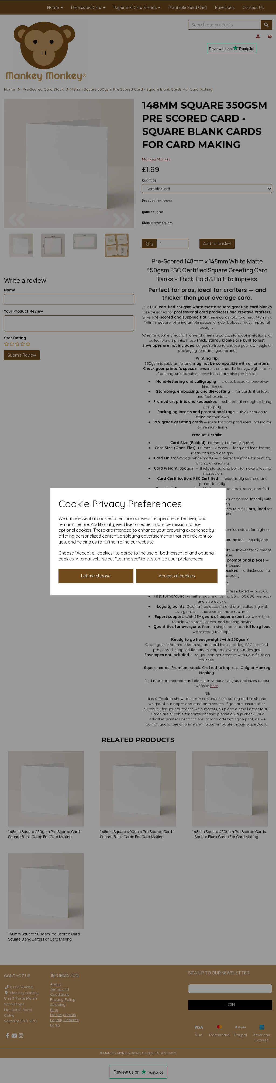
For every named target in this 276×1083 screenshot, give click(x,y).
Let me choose (96, 575)
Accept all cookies (177, 575)
